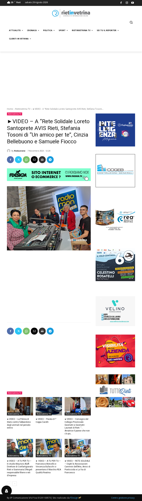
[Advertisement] (71, 77)
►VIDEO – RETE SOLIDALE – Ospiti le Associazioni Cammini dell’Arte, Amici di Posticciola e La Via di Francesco (77, 467)
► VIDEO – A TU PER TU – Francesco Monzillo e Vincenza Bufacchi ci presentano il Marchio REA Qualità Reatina (48, 467)
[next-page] (14, 483)
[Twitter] (18, 159)
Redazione (19, 150)
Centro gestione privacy (123, 497)
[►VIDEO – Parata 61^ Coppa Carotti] (49, 406)
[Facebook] (121, 3)
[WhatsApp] (26, 159)
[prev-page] (9, 483)
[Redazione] (9, 151)
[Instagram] (126, 3)
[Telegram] (50, 159)
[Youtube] (132, 3)
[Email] (34, 159)
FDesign (74, 497)
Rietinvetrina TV (22, 108)
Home (10, 108)
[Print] (42, 159)
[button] (131, 22)
